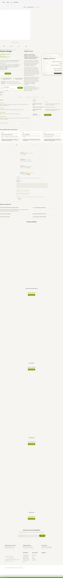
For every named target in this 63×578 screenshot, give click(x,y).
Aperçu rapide (34, 256)
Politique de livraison (26, 558)
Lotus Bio (3, 2)
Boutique (8, 2)
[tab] (20, 97)
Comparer (31, 256)
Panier (33, 556)
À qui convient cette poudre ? (5, 216)
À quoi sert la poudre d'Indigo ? (5, 213)
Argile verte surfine (31, 512)
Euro (1, 576)
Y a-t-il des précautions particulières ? (39, 207)
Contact (24, 561)
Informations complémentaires (32, 97)
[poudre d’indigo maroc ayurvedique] (15, 25)
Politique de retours (25, 556)
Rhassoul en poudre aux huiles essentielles (32, 288)
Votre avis (18, 182)
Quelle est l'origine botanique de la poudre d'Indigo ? (9, 207)
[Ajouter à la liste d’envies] (29, 256)
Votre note (18, 179)
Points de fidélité (16, 2)
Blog (11, 2)
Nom (17, 188)
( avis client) (6, 90)
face (30, 540)
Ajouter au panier (7, 73)
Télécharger (20, 87)
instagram (33, 540)
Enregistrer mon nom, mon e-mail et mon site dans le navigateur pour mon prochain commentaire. (31, 196)
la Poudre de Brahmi (31, 437)
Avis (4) (43, 97)
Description (20, 97)
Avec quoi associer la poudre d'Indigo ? (39, 216)
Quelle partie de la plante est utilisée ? (39, 213)
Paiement (33, 558)
